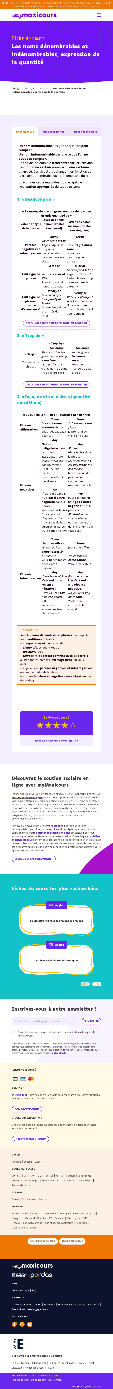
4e (30, 88)
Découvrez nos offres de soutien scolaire (56, 323)
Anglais (44, 88)
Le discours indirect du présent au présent (56, 920)
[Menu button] (99, 15)
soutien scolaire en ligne (27, 797)
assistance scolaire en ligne (53, 832)
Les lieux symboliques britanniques (56, 960)
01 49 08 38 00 (20, 1095)
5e (26, 88)
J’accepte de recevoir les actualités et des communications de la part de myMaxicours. (56, 1033)
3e (34, 88)
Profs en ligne (55, 825)
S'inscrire (91, 1021)
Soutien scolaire (42, 1241)
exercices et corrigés (60, 829)
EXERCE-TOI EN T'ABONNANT (33, 859)
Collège (16, 88)
